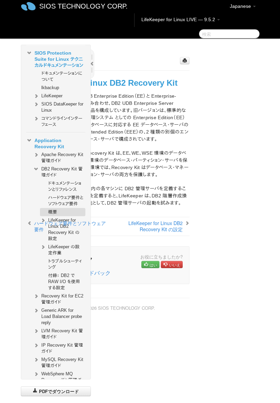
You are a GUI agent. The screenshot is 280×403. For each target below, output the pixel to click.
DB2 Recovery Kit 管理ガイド (62, 172)
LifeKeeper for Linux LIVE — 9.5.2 (178, 19)
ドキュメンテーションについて (61, 76)
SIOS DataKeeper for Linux (62, 107)
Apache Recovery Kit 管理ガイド (62, 157)
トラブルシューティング (65, 264)
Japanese (241, 6)
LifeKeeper (51, 95)
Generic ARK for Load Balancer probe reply (61, 316)
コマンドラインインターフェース (61, 121)
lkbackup (50, 87)
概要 (52, 211)
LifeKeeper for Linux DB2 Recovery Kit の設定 (155, 226)
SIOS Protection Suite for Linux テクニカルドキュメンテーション (58, 59)
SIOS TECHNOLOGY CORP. (83, 6)
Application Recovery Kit (49, 143)
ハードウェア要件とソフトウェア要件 (65, 200)
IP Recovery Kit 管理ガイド (62, 348)
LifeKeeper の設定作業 (64, 249)
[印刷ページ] (185, 60)
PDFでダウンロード (58, 391)
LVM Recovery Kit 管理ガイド (62, 333)
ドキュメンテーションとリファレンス (64, 186)
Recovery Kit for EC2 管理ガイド (62, 299)
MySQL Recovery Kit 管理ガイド (62, 362)
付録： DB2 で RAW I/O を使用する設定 (64, 281)
